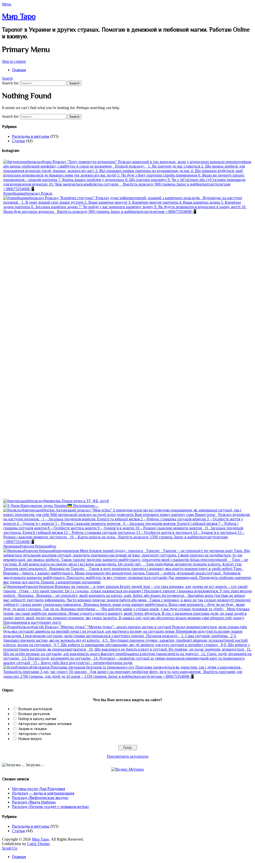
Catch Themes (38, 844)
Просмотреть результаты (127, 756)
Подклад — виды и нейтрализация (43, 793)
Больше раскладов (35, 709)
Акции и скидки (32, 729)
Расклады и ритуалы (30, 136)
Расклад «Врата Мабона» (34, 802)
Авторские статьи (34, 734)
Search (7, 78)
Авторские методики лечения (44, 724)
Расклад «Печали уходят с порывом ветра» (50, 806)
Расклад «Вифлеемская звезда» (40, 798)
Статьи (18, 141)
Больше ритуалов (34, 714)
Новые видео (30, 739)
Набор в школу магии (37, 719)
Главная (19, 70)
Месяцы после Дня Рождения (38, 789)
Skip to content (14, 61)
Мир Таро (19, 16)
